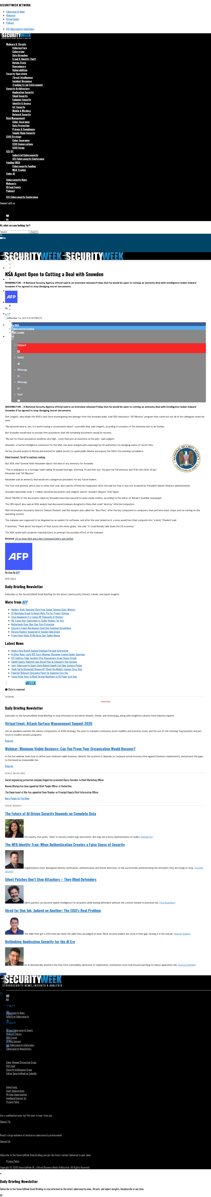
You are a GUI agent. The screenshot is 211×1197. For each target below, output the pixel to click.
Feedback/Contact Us (16, 1098)
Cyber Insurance (21, 122)
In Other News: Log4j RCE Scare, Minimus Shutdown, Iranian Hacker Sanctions (48, 654)
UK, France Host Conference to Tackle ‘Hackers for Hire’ (37, 621)
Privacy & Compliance (23, 129)
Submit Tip (5, 1122)
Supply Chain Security (23, 133)
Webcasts (10, 15)
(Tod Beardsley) (167, 902)
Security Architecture (18, 88)
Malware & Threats (16, 44)
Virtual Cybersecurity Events (19, 1030)
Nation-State (19, 63)
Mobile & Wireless (21, 111)
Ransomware (19, 66)
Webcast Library (13, 1034)
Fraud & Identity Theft (24, 59)
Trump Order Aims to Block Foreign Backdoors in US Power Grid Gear (44, 676)
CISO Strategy (13, 136)
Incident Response (22, 81)
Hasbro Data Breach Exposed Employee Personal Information (39, 651)
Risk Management (15, 118)
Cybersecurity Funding (24, 166)
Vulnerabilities (19, 70)
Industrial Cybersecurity (25, 155)
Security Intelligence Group (19, 1070)
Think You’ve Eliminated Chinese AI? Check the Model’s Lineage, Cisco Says (46, 669)
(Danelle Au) (147, 837)
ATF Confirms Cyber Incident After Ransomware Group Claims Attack (43, 658)
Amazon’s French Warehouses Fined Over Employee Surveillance (41, 628)
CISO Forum (18, 148)
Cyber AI (10, 173)
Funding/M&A (13, 162)
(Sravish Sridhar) (182, 934)
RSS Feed (10, 1066)
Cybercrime (18, 51)
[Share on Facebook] (108, 324)
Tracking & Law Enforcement (27, 85)
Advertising (11, 1087)
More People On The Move (17, 798)
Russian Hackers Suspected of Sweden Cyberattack (35, 632)
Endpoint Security (21, 100)
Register (9, 741)
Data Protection (20, 125)
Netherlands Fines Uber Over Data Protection (32, 624)
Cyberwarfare (19, 48)
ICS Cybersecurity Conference (20, 29)
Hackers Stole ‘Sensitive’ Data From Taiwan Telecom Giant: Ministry (43, 609)
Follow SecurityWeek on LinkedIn (21, 1073)
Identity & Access (21, 103)
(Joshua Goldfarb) (187, 965)
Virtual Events (12, 19)
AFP (7, 314)
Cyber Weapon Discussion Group (21, 1062)
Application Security (23, 92)
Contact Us (5, 1141)
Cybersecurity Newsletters (18, 1049)
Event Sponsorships (15, 1091)
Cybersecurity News (15, 12)
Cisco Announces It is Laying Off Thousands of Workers (37, 617)
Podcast (10, 23)
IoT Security (18, 107)
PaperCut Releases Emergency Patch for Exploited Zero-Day (39, 673)
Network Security (21, 114)
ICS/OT (10, 151)
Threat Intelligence (22, 77)
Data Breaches (20, 55)
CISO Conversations (22, 144)
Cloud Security (20, 96)
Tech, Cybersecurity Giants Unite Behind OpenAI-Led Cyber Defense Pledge (46, 665)
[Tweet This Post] (108, 328)
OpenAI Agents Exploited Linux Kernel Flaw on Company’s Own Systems (44, 662)
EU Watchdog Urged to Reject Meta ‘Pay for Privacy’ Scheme (40, 613)
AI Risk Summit (13, 1041)
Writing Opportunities (16, 1094)
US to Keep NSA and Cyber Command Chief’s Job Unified (44, 538)
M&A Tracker (19, 170)
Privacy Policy (12, 1102)
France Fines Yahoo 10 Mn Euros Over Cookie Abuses (35, 635)
